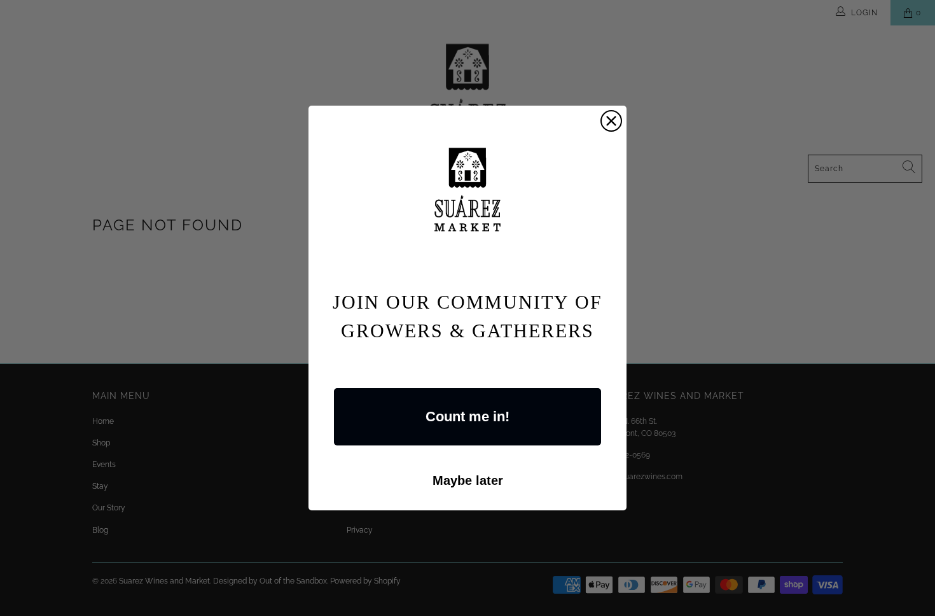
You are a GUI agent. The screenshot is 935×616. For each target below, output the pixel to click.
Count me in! (467, 416)
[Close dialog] (611, 121)
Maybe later (468, 480)
